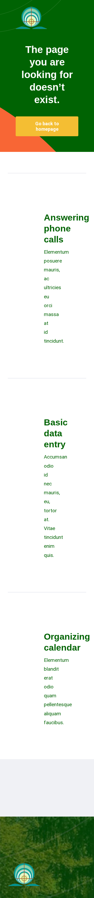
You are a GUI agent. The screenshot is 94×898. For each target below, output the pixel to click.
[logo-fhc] (31, 8)
